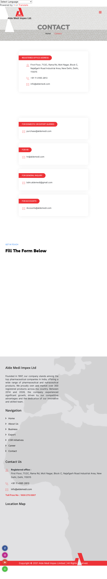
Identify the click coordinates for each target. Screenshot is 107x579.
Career (11, 445)
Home (48, 33)
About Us (13, 423)
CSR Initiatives (16, 440)
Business (12, 429)
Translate (23, 5)
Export (12, 434)
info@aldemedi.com (21, 489)
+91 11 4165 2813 (20, 483)
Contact (12, 451)
